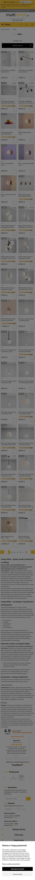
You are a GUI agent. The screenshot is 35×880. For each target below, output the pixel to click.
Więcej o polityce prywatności (11, 864)
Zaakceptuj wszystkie (17, 869)
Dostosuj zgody (17, 874)
